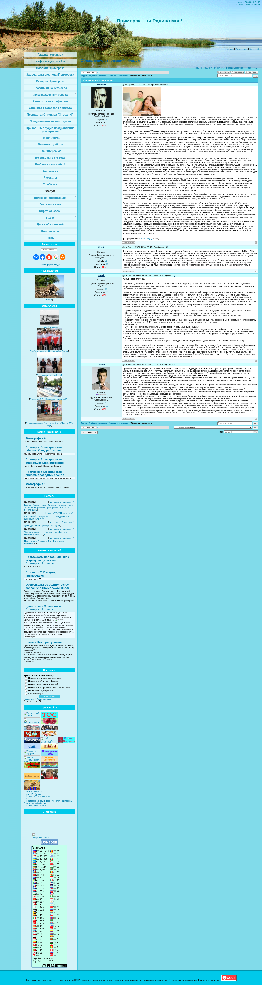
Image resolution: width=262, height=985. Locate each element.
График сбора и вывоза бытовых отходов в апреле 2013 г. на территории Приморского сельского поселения (49, 507)
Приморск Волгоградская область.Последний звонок (45, 461)
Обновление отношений (141, 76)
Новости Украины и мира (38, 796)
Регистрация (241, 49)
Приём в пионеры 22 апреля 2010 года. (49, 351)
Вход (251, 49)
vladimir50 (101, 85)
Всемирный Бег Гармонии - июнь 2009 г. (49, 399)
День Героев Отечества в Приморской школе (43, 607)
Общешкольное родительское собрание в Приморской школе (48, 586)
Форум (84, 76)
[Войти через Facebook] (42, 257)
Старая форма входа (49, 264)
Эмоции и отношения (118, 76)
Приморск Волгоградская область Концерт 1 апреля (44, 449)
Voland (101, 365)
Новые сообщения (203, 68)
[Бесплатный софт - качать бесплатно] (32, 717)
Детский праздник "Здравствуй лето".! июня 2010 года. (49, 424)
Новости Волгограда (36, 805)
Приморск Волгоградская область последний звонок (45, 473)
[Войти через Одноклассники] (62, 257)
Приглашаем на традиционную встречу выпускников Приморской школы (47, 560)
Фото (28, 798)
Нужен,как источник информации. (44, 678)
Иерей (101, 247)
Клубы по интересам (98, 76)
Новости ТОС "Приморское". (59, 513)
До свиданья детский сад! (49, 375)
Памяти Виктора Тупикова (44, 642)
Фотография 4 (35, 438)
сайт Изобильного (35, 794)
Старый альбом (49, 327)
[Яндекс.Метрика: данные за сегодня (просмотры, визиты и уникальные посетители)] (40, 836)
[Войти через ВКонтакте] (36, 257)
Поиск (248, 68)
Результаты (29, 699)
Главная (230, 49)
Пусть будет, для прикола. (41, 690)
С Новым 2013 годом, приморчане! (41, 574)
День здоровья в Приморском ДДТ (41, 525)
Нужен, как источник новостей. (43, 684)
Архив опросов (44, 699)
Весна (49, 300)
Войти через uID (49, 250)
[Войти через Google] (56, 257)
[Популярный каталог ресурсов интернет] (49, 844)
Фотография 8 (35, 484)
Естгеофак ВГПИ (34, 791)
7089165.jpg (146, 238)
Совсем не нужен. (37, 693)
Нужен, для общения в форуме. (43, 681)
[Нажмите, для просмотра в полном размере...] (142, 115)
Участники (219, 68)
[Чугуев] (32, 755)
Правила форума (234, 68)
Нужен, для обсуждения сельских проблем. (49, 687)
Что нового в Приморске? (61, 502)
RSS (258, 49)
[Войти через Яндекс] (49, 257)
